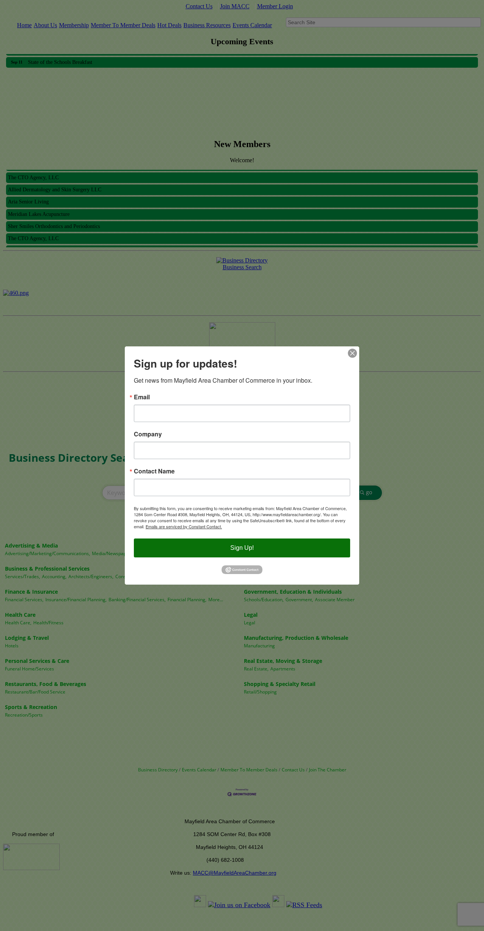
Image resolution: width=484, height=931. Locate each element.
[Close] (352, 353)
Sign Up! (242, 548)
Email (142, 397)
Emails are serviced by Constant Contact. (184, 526)
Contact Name (154, 471)
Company (148, 434)
